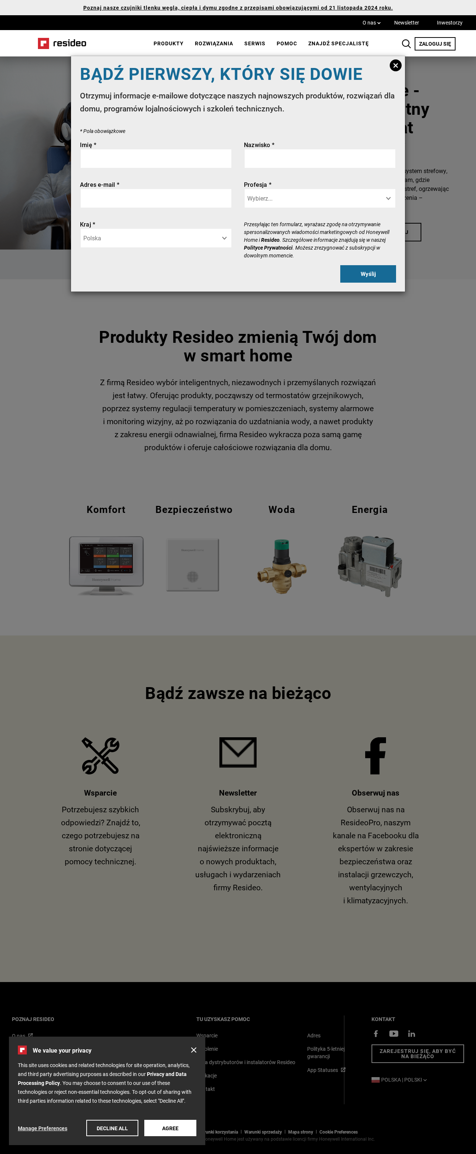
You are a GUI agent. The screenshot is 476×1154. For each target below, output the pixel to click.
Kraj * (87, 224)
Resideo (270, 239)
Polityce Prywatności (268, 247)
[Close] (396, 65)
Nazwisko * (259, 145)
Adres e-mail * (99, 184)
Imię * (88, 145)
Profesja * (257, 184)
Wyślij (368, 273)
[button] (193, 1050)
